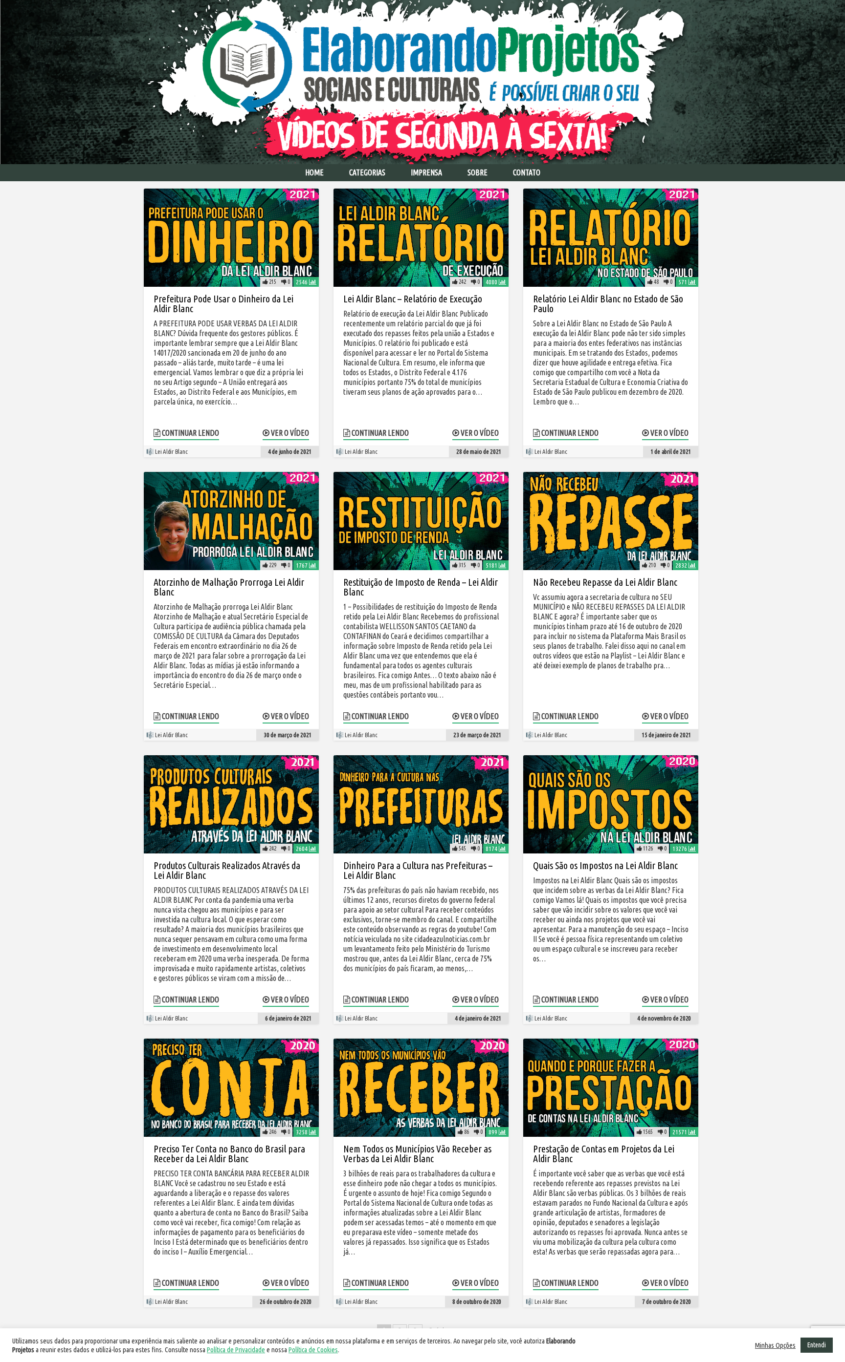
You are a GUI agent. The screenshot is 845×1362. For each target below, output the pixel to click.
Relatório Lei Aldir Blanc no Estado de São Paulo (608, 303)
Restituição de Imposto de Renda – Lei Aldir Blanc (420, 586)
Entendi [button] (816, 1345)
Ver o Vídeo (289, 432)
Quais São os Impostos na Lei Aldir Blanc (605, 865)
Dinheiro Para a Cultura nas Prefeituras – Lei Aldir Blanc (417, 870)
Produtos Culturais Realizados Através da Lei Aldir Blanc (227, 870)
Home (314, 172)
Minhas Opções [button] (775, 1345)
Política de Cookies (313, 1349)
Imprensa (426, 172)
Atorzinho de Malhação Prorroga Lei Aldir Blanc (229, 586)
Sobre (477, 172)
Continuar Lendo (189, 432)
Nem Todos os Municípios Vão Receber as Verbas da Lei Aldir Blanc (417, 1153)
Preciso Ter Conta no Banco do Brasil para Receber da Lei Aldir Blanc (229, 1153)
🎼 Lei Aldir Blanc (166, 451)
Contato (526, 172)
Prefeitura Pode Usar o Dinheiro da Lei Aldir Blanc (223, 303)
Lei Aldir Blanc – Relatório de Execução (412, 298)
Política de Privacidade (236, 1349)
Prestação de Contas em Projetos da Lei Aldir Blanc (603, 1153)
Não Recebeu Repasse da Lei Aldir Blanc (605, 582)
